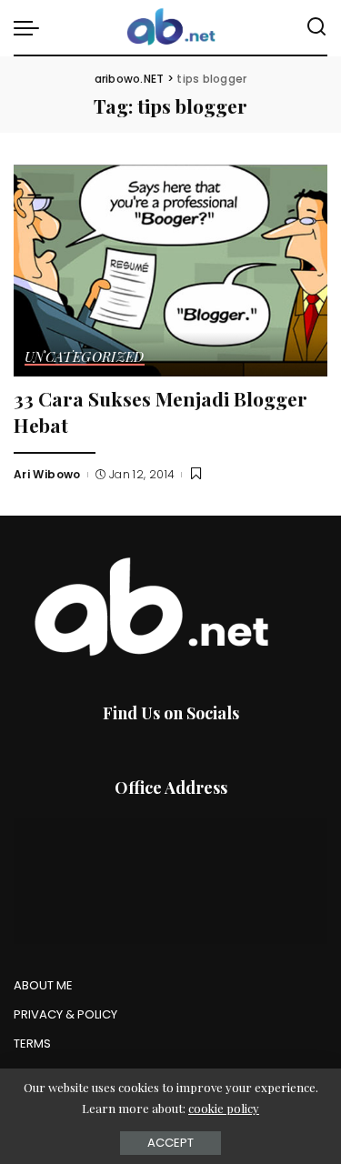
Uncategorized (85, 358)
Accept (170, 1142)
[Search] (316, 27)
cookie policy (223, 1108)
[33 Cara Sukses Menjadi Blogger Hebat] (170, 270)
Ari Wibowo (47, 474)
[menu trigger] (31, 27)
